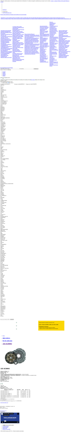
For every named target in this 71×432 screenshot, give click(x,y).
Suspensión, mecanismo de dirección (52, 58)
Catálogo (11, 67)
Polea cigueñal (42, 52)
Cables (5, 57)
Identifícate (5, 9)
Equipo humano (5, 427)
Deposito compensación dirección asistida (18, 60)
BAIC (19, 18)
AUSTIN (53, 17)
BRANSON (56, 18)
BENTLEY (30, 18)
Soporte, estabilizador (52, 46)
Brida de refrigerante (4, 55)
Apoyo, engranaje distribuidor (5, 39)
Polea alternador (43, 51)
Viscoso (63, 56)
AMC (27, 17)
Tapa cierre (53, 62)
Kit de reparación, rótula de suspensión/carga (44, 28)
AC (5, 17)
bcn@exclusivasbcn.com (7, 12)
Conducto (18, 53)
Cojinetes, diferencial (15, 50)
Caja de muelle (9, 57)
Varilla (64, 55)
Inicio (4, 335)
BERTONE (34, 18)
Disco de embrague (28, 34)
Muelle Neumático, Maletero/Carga (43, 42)
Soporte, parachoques (51, 48)
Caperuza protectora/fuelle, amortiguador (18, 28)
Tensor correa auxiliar (63, 33)
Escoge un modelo (17, 84)
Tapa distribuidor (51, 64)
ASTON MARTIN (43, 17)
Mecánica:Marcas (3, 14)
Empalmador (34, 36)
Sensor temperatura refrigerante (51, 36)
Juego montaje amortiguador (31, 51)
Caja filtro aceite (15, 26)
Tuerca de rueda (64, 45)
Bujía (4, 56)
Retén (44, 58)
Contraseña (21, 68)
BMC (40, 18)
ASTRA (47, 17)
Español (4, 71)
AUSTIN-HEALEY (58, 17)
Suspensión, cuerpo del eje (53, 56)
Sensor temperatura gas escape (52, 34)
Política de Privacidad (61, 0)
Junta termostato (42, 26)
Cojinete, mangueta (15, 49)
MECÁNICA (11, 82)
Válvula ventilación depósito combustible (63, 54)
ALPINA (21, 17)
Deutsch (4, 73)
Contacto (8, 67)
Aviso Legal (5, 428)
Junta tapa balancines (31, 53)
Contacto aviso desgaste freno (17, 54)
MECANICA (6, 338)
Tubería (62, 41)
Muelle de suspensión (43, 40)
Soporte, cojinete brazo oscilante (53, 45)
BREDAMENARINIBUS (63, 18)
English (4, 72)
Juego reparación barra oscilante (31, 52)
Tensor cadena (63, 32)
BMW (42, 18)
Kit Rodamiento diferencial (44, 33)
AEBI (10, 17)
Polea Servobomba (42, 53)
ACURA (7, 17)
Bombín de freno (7, 51)
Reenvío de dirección (43, 57)
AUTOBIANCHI (7, 18)
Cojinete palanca (17, 47)
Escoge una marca (3, 84)
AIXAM (12, 17)
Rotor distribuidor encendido (43, 59)
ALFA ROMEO (17, 17)
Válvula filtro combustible (64, 52)
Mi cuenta (2, 67)
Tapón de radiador (62, 30)
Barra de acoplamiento (3, 44)
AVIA (17, 18)
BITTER (37, 18)
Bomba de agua (5, 46)
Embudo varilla (29, 36)
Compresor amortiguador (16, 51)
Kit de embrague (45, 27)
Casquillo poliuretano (15, 42)
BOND (45, 18)
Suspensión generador (52, 52)
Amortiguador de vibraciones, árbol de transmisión (6, 37)
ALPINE (24, 17)
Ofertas (5, 67)
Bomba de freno (7, 48)
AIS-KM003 (7, 344)
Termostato (62, 38)
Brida (6, 53)
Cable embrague (4, 57)
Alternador (6, 34)
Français (4, 74)
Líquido (44, 34)
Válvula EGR (65, 51)
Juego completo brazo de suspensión (31, 48)
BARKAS (22, 18)
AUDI (50, 17)
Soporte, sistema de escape (53, 49)
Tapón (54, 64)
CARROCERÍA (4, 82)
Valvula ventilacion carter (63, 53)
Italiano (4, 75)
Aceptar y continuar (54, 0)
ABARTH (2, 17)
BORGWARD (48, 18)
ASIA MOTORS (33, 17)
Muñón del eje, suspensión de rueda (44, 45)
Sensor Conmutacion (51, 26)
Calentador (19, 27)
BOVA (52, 18)
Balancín (4, 42)
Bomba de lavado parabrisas (6, 49)
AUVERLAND (13, 18)
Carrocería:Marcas (16, 14)
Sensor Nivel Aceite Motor (53, 29)
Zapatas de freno (64, 57)
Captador (18, 29)
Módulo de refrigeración (44, 38)
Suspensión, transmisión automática (53, 60)
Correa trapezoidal (15, 56)
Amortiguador (3, 36)
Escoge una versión (29, 84)
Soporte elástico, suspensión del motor (53, 42)
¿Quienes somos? (6, 426)
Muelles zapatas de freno (44, 43)
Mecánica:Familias (10, 14)
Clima (17, 43)
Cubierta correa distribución (16, 58)
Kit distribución (43, 30)
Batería (6, 44)
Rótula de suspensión (51, 23)
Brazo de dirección (6, 52)
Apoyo (6, 38)
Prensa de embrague (43, 55)
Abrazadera (3, 30)
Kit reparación (43, 32)
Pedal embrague (42, 48)
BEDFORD (26, 18)
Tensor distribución (61, 35)
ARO (29, 17)
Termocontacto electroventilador (63, 36)
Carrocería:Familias (23, 14)
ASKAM (38, 17)
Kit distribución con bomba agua (44, 31)
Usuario (7, 68)
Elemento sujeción (29, 35)
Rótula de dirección (44, 61)
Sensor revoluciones (52, 33)
